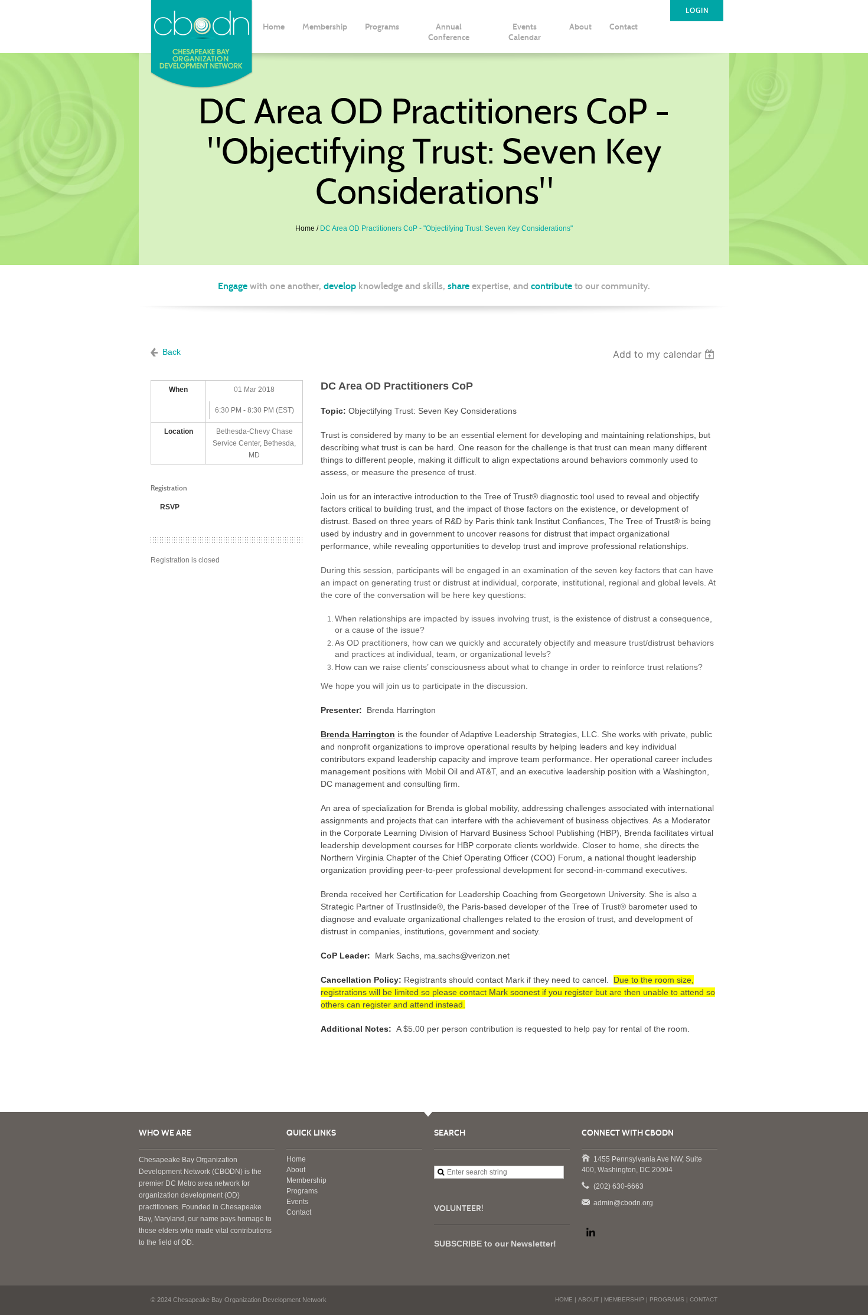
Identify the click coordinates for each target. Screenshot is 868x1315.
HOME (564, 1299)
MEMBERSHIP (624, 1299)
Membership (306, 1180)
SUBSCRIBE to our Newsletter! (495, 1243)
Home (305, 228)
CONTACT (703, 1299)
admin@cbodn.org (585, 1202)
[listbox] (665, 354)
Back (171, 351)
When (178, 389)
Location (178, 431)
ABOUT (588, 1299)
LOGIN (697, 10)
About (295, 1170)
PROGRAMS (667, 1299)
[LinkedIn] (590, 1232)
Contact (298, 1212)
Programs (302, 1191)
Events (297, 1202)
